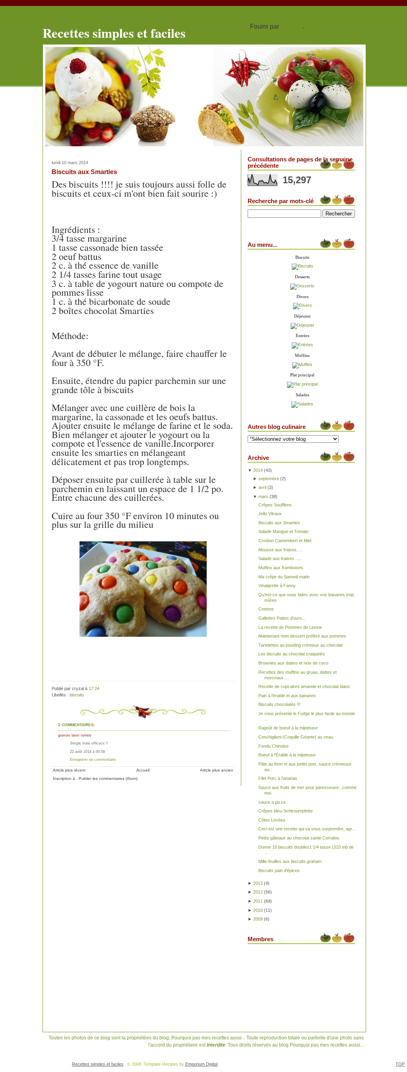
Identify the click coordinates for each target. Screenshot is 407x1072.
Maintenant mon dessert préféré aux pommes (302, 636)
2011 (258, 901)
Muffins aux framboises (280, 567)
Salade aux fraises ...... (280, 558)
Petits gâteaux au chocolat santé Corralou (298, 838)
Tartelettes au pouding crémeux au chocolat (300, 645)
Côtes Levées (271, 820)
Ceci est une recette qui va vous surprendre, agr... (306, 828)
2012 (258, 892)
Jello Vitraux (270, 513)
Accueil (142, 770)
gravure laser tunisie (74, 735)
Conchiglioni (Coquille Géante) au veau (295, 737)
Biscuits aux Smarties (84, 172)
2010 (258, 910)
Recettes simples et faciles (114, 32)
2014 (258, 470)
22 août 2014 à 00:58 (87, 751)
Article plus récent (69, 770)
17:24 (94, 688)
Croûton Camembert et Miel (284, 540)
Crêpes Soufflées (275, 504)
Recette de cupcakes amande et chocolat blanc (304, 686)
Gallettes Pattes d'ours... (282, 618)
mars (263, 496)
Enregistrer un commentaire (93, 759)
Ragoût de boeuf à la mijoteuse (288, 727)
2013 (258, 883)
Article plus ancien (216, 770)
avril (262, 487)
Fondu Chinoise (273, 746)
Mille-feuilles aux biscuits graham (290, 861)
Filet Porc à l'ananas (277, 778)
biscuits (77, 694)
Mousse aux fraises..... (280, 549)
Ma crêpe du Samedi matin (284, 576)
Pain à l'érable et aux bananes (287, 695)
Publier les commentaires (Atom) (108, 778)
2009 (258, 919)
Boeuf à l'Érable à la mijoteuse (287, 754)
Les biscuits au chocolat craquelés (291, 653)
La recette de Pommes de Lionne (290, 627)
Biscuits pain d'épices (279, 870)
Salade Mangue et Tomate (283, 531)
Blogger (291, 26)
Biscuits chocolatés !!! (279, 704)
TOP (400, 1064)
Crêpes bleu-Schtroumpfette (285, 810)
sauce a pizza (271, 802)
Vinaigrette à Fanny (277, 585)
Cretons (266, 609)
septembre (268, 478)
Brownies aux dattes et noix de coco (293, 663)
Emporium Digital (201, 1064)
